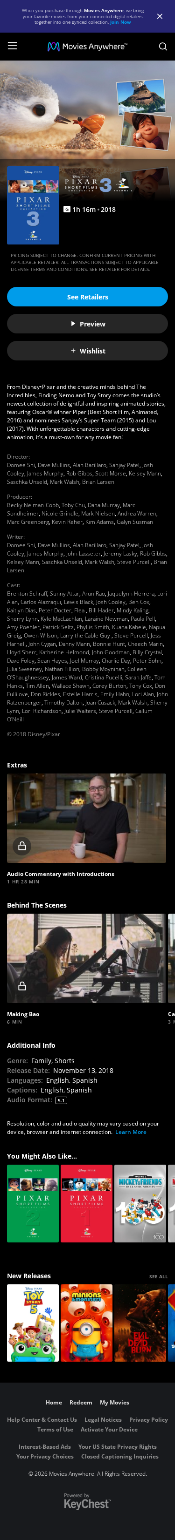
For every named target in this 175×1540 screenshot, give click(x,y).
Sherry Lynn (22, 619)
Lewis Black (78, 602)
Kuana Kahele (129, 627)
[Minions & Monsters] (86, 1323)
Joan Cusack (100, 702)
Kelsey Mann (145, 473)
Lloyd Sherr (21, 652)
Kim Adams (99, 522)
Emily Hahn (114, 694)
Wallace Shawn (71, 686)
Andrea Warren (137, 513)
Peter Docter (55, 610)
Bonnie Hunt (109, 644)
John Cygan (42, 644)
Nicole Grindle (60, 513)
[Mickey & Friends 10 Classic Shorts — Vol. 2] (140, 1203)
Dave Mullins (54, 465)
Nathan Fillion (62, 669)
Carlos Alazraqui (41, 602)
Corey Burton (109, 686)
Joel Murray (84, 661)
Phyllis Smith (93, 627)
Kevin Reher (67, 522)
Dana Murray (104, 505)
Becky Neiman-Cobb (33, 505)
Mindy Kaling (132, 610)
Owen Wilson (40, 635)
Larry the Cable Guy (86, 635)
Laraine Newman (106, 619)
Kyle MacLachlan (61, 619)
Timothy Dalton (63, 702)
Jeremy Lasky (120, 553)
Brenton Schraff (27, 593)
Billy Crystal (147, 652)
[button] (86, 818)
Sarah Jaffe (138, 677)
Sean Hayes (52, 661)
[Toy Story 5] (33, 1323)
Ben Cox (138, 602)
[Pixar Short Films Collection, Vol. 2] (33, 1203)
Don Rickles (45, 694)
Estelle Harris (80, 694)
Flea (80, 610)
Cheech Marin (145, 644)
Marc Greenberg (28, 522)
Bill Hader (101, 610)
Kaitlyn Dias (21, 610)
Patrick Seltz (58, 627)
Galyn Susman (135, 522)
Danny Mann (74, 644)
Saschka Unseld (27, 482)
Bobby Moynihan (103, 669)
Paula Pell (143, 619)
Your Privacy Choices (45, 1456)
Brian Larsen (98, 482)
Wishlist (92, 350)
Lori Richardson (42, 711)
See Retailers (87, 296)
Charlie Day (116, 661)
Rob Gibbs (79, 473)
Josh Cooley (111, 602)
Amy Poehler (23, 627)
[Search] (163, 46)
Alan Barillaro (89, 465)
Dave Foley (21, 661)
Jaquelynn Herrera (131, 593)
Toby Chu (73, 505)
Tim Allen (37, 686)
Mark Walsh (64, 482)
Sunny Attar (64, 593)
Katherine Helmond (64, 652)
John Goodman (111, 652)
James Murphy (45, 473)
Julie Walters (80, 711)
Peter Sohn (147, 661)
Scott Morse (110, 473)
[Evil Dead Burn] (140, 1323)
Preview (92, 323)
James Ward (67, 677)
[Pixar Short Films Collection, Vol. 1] (86, 1203)
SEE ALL (158, 1276)
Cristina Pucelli (103, 677)
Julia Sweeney (24, 669)
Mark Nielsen (98, 513)
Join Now (120, 22)
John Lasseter (83, 553)
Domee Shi (21, 465)
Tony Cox (140, 686)
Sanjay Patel (124, 465)
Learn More (131, 1132)
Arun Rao (93, 593)
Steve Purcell (134, 562)
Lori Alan (143, 694)
